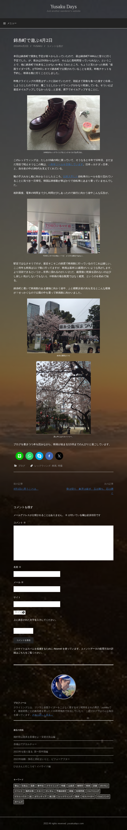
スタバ (39, 791)
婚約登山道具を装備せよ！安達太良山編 (34, 737)
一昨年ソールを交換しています (65, 164)
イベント (19, 791)
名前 (17, 567)
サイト (17, 597)
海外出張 (30, 791)
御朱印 (80, 786)
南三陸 (52, 796)
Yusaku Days (63, 6)
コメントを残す (55, 46)
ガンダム (49, 791)
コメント (20, 522)
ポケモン (104, 786)
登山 (17, 786)
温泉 (33, 786)
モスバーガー (88, 796)
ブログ (21, 465)
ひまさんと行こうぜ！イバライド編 (32, 766)
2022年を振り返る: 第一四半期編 (31, 751)
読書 (95, 786)
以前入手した (70, 176)
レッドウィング (42, 465)
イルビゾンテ (103, 796)
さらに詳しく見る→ (42, 714)
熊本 (77, 796)
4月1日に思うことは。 (26, 488)
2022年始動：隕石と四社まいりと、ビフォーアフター (42, 759)
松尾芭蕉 (80, 791)
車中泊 (40, 786)
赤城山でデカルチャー (25, 744)
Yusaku (37, 46)
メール (18, 582)
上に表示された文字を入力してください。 (36, 620)
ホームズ (19, 802)
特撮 (60, 465)
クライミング (52, 786)
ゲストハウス (21, 796)
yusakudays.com (75, 823)
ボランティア (40, 796)
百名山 (25, 786)
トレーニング (93, 791)
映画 (54, 465)
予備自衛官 (61, 791)
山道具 (71, 786)
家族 (71, 791)
